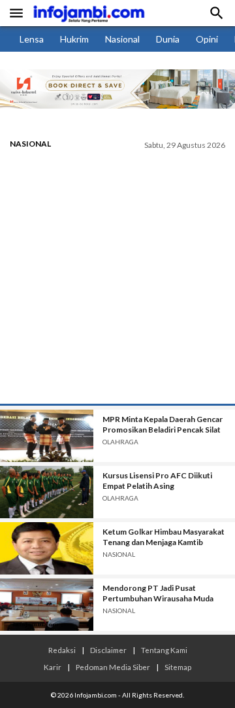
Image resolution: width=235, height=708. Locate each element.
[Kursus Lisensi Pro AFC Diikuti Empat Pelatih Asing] (46, 492)
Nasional (122, 38)
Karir (52, 666)
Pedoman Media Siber (113, 666)
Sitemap (177, 666)
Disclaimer (108, 649)
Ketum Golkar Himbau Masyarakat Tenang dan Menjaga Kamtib (163, 537)
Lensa (32, 38)
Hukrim (74, 38)
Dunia (168, 38)
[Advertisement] (117, 279)
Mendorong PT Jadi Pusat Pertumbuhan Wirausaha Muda (157, 593)
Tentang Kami (164, 649)
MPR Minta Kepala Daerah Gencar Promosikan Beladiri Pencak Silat (162, 424)
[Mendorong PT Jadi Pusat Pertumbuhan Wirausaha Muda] (46, 604)
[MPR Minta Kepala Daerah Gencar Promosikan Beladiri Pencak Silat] (46, 436)
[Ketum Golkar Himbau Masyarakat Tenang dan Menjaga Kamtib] (46, 548)
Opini (207, 38)
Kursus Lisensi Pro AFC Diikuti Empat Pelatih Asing (157, 480)
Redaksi (62, 649)
